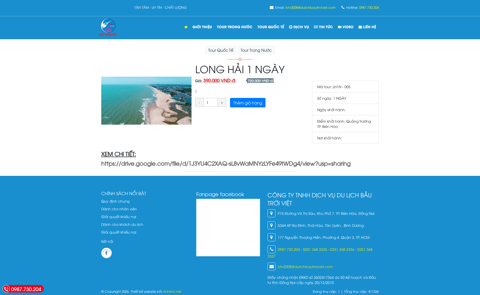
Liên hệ (369, 26)
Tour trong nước (234, 26)
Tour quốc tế (271, 26)
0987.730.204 (369, 7)
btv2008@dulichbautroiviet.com (311, 7)
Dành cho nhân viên (119, 208)
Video (348, 26)
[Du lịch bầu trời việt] (108, 27)
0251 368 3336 (342, 249)
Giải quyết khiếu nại (118, 216)
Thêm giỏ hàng (247, 102)
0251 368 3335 (315, 249)
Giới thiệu (202, 26)
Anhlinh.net (172, 291)
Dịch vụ (300, 26)
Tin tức (325, 26)
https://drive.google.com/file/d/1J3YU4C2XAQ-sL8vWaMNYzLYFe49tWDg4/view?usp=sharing (226, 163)
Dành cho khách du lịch (122, 224)
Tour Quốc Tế (220, 50)
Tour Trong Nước (256, 50)
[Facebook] (106, 252)
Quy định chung (115, 201)
